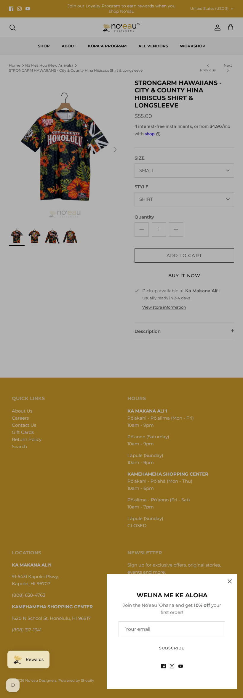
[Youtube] (180, 666)
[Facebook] (163, 666)
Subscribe (172, 648)
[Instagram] (172, 666)
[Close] (229, 581)
